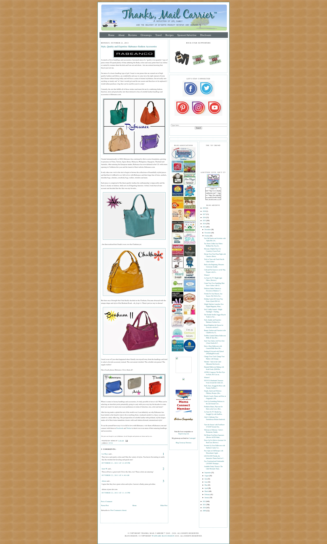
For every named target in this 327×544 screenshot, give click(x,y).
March (207, 491)
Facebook (119, 428)
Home (111, 35)
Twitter (128, 428)
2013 (204, 227)
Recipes (169, 35)
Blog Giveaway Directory (183, 443)
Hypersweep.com (183, 434)
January (207, 497)
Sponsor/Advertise (186, 35)
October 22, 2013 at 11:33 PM (116, 493)
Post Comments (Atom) (118, 510)
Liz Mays (105, 454)
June (206, 482)
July (206, 479)
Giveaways (146, 35)
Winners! (207, 275)
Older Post (163, 505)
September (208, 473)
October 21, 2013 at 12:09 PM (116, 463)
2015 (204, 220)
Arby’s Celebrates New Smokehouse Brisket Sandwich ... (214, 419)
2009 (204, 511)
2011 (204, 505)
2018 (204, 211)
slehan (104, 481)
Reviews (132, 35)
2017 (204, 214)
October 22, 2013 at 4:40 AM (115, 475)
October (207, 236)
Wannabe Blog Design (163, 536)
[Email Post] (126, 440)
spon (111, 443)
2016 (204, 217)
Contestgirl (192, 438)
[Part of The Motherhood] (184, 372)
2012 (204, 501)
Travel (158, 35)
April (206, 488)
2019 (204, 208)
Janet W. (104, 469)
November (208, 233)
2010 (204, 508)
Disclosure (205, 35)
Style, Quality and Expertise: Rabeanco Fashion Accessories (129, 46)
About (121, 35)
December (208, 229)
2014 (204, 224)
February (207, 494)
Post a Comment (106, 501)
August (207, 476)
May (206, 485)
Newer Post (105, 505)
